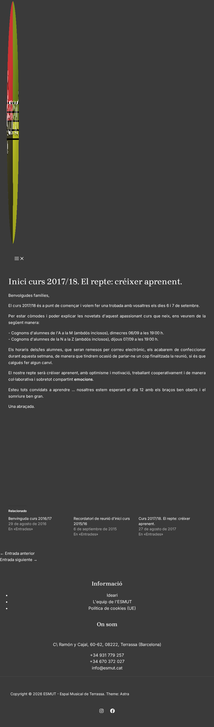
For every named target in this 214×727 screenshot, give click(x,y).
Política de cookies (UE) (112, 608)
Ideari (112, 595)
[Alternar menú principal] (19, 258)
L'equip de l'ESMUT (112, 601)
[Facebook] (112, 711)
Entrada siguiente (18, 559)
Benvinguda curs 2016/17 (30, 518)
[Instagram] (101, 711)
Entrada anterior (17, 553)
